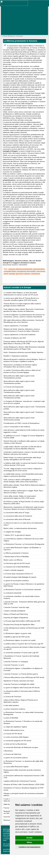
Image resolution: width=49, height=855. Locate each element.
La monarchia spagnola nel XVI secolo (17, 740)
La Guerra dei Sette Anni (12, 754)
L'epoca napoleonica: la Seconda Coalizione (19, 334)
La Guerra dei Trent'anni (12, 696)
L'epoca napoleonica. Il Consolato (16, 326)
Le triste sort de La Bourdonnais (15, 744)
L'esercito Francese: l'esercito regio (16, 607)
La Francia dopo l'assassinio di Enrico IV (18, 574)
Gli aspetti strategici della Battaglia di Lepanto (20, 577)
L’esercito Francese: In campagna (16, 661)
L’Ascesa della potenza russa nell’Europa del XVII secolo (24, 677)
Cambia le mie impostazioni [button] (29, 847)
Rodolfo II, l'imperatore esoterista (15, 356)
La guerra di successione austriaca (16, 580)
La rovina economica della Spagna (16, 737)
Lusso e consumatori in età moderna (17, 427)
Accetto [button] (29, 838)
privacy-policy (7, 851)
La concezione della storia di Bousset (17, 519)
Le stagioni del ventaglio (12, 532)
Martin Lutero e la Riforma (13, 560)
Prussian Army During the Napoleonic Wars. (19, 624)
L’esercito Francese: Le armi (14, 665)
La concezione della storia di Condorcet (18, 516)
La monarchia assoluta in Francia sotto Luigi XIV (21, 652)
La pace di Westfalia (11, 718)
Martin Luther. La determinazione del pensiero (20, 528)
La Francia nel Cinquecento (13, 387)
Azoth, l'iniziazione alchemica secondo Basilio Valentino (23, 352)
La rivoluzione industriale (12, 593)
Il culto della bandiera (11, 705)
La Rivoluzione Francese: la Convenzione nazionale (22, 589)
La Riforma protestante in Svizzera (16, 553)
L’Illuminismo (8, 751)
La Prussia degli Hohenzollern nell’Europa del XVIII (22, 621)
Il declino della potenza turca (14, 730)
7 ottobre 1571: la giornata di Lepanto (17, 535)
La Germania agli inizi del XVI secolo (17, 563)
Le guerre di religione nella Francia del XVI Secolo (22, 687)
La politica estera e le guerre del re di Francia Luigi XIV (23, 644)
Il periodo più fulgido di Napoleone (16, 617)
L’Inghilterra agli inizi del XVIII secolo (17, 637)
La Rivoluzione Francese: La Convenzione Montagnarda (24, 544)
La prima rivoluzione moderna (14, 709)
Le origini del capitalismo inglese (15, 727)
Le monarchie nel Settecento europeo (21, 747)
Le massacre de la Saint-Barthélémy (17, 567)
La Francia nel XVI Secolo (13, 734)
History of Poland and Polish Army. (16, 614)
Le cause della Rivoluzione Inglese (16, 766)
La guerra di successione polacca (16, 757)
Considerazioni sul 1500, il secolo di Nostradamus (21, 423)
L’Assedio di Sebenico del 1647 (15, 338)
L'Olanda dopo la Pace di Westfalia (16, 556)
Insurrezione (8, 817)
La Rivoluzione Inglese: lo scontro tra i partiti (19, 640)
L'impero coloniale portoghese (14, 611)
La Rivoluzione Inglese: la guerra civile (17, 633)
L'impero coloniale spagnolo (14, 570)
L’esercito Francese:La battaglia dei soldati (19, 684)
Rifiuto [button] (29, 842)
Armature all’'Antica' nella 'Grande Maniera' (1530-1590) (24, 784)
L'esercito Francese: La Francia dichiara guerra (21, 674)
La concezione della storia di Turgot (16, 512)
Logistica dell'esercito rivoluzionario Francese (20, 781)
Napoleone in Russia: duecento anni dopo (19, 681)
